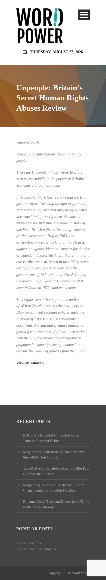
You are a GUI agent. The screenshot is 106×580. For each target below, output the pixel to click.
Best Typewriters (28, 543)
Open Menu (84, 14)
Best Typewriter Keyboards (36, 549)
